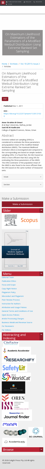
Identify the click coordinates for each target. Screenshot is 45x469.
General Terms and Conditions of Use (17, 311)
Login (9, 4)
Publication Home (14, 2)
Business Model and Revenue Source (17, 322)
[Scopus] (21, 220)
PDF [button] (5, 99)
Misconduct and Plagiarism (13, 296)
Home (4, 64)
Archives (14, 64)
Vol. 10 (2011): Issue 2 (30, 64)
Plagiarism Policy (9, 292)
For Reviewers (8, 326)
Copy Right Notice (9, 288)
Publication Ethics (9, 281)
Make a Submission (23, 204)
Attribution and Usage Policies (14, 307)
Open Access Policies (10, 315)
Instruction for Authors (11, 303)
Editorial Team (8, 277)
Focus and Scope (9, 285)
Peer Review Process (11, 300)
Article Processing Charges (13, 318)
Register (38, 2)
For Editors (6, 330)
